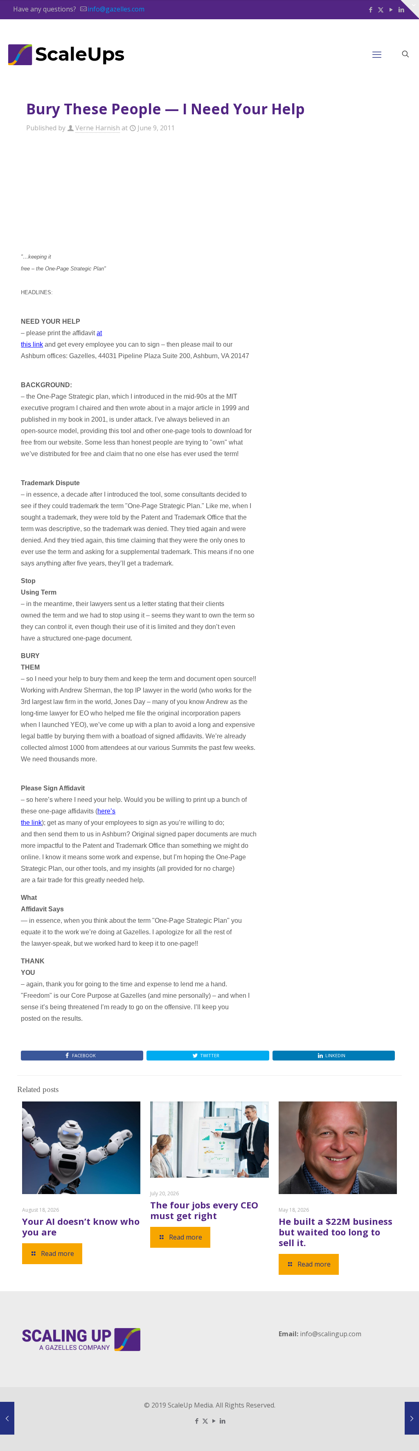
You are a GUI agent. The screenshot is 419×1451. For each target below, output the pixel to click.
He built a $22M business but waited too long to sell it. (335, 1232)
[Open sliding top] (410, 9)
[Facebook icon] (370, 9)
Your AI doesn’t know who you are (81, 1226)
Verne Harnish (97, 127)
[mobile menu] (377, 54)
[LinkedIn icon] (222, 1421)
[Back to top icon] (379, 1434)
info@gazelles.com (116, 9)
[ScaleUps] (66, 54)
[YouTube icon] (391, 9)
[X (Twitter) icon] (381, 9)
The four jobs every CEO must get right (204, 1210)
